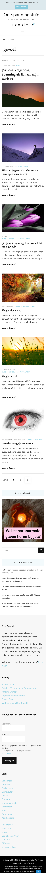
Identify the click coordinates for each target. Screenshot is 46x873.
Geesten (6, 784)
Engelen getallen (10, 803)
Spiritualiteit (23, 239)
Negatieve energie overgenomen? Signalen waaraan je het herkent (20, 580)
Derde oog (7, 814)
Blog (18, 65)
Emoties (38, 439)
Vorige (5, 480)
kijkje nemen (21, 7)
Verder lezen (8, 124)
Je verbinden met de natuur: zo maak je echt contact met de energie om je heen (20, 605)
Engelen (6, 799)
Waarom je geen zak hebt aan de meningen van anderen (20, 172)
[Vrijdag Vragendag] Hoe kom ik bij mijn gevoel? (22, 244)
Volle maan (7, 780)
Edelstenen (7, 824)
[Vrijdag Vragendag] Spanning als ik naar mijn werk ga (20, 74)
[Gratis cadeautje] (23, 520)
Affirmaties (7, 806)
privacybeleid (7, 753)
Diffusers (6, 843)
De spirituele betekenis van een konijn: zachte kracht (21, 588)
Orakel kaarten (9, 788)
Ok (39, 871)
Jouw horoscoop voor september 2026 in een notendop (21, 596)
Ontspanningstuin (21, 15)
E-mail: (5, 734)
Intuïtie (5, 810)
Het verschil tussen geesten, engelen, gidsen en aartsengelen (22, 571)
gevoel (12, 239)
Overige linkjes (9, 847)
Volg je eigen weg (11, 310)
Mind (26, 166)
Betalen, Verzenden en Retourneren (19, 688)
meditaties (7, 828)
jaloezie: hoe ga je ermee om (17, 443)
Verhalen (6, 839)
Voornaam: (7, 724)
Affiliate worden (9, 691)
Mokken (5, 832)
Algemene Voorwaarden (13, 695)
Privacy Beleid (8, 699)
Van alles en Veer (10, 835)
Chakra (5, 795)
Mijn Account (8, 684)
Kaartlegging (8, 817)
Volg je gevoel (9, 376)
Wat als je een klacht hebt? (15, 703)
